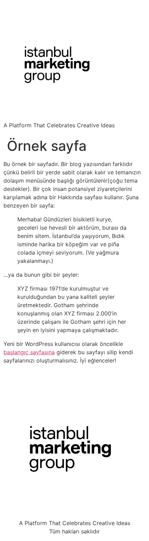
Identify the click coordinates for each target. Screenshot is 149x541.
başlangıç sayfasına (29, 352)
